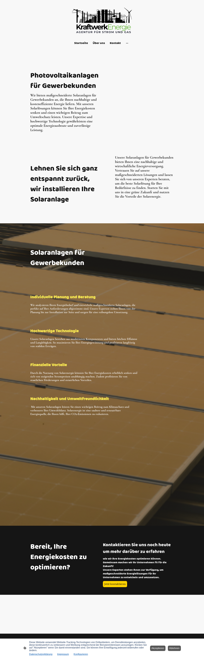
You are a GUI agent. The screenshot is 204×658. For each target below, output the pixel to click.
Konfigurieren (81, 654)
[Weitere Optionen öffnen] (127, 43)
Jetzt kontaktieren (115, 584)
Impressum (63, 654)
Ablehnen (174, 648)
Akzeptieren (157, 648)
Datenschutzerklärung (40, 654)
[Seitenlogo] (102, 20)
